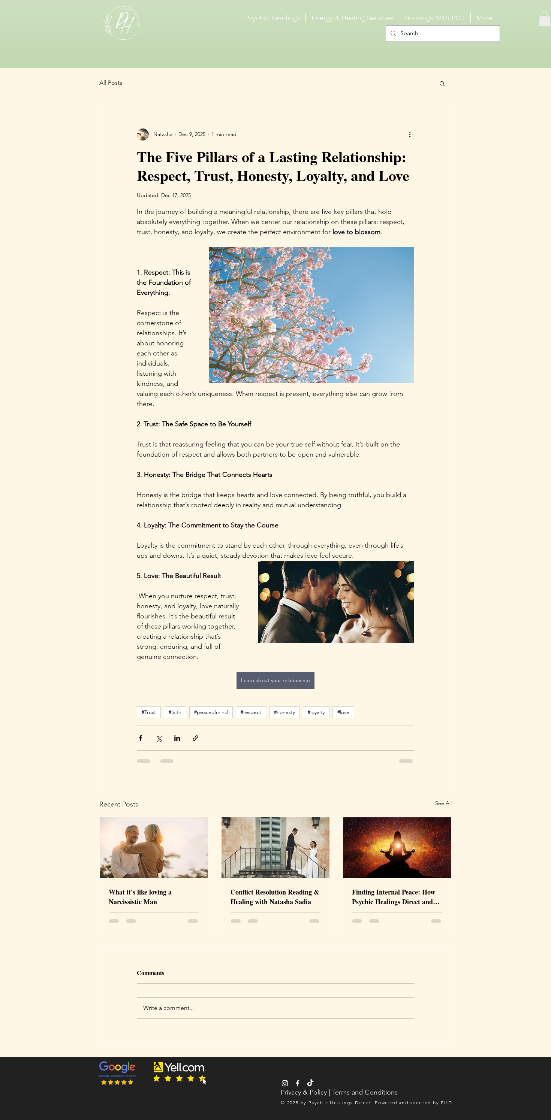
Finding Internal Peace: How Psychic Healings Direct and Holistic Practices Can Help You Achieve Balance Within (393, 896)
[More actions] (409, 134)
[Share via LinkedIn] (177, 738)
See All (443, 803)
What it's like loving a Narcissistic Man (140, 896)
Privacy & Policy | (306, 1092)
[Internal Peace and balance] (397, 847)
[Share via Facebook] (140, 738)
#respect (251, 712)
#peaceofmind (211, 712)
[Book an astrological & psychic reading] (310, 1083)
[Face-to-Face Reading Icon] (285, 1083)
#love (343, 712)
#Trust (149, 712)
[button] (544, 18)
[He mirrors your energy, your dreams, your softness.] (154, 847)
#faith (175, 712)
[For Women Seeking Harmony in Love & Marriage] (276, 847)
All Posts (110, 82)
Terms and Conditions (365, 1092)
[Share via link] (195, 738)
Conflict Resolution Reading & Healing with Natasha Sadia (275, 896)
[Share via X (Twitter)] (158, 738)
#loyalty (316, 712)
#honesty (284, 712)
